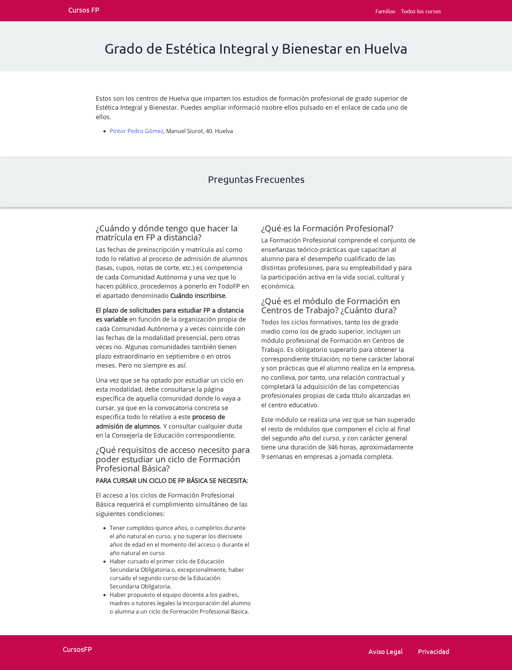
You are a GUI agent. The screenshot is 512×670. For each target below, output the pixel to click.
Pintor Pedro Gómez (136, 131)
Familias (385, 10)
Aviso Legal (386, 651)
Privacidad (433, 651)
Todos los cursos (421, 10)
